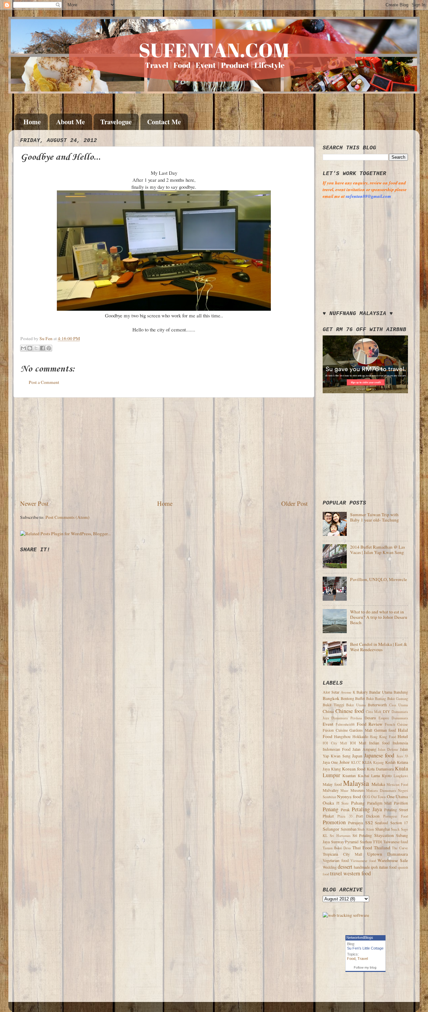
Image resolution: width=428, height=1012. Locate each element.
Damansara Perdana (346, 718)
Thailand (382, 848)
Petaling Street (396, 809)
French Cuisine (396, 724)
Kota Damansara (380, 768)
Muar (344, 790)
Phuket (328, 816)
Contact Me (164, 122)
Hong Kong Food (383, 736)
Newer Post (34, 503)
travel (336, 873)
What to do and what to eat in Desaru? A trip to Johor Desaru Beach (378, 617)
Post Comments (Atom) (67, 517)
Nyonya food (349, 796)
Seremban (348, 829)
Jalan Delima (388, 749)
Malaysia (356, 783)
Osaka (328, 803)
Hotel (403, 736)
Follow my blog (365, 967)
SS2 (369, 823)
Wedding (330, 867)
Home (32, 122)
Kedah (390, 762)
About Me (70, 122)
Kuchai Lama (369, 775)
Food (351, 959)
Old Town (378, 796)
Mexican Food (397, 784)
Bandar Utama (380, 692)
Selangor (331, 829)
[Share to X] (36, 348)
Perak (345, 809)
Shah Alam (365, 829)
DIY (386, 711)
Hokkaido (360, 736)
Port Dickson (368, 816)
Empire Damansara (393, 718)
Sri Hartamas (340, 835)
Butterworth (377, 704)
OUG (366, 796)
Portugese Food (395, 816)
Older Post (294, 503)
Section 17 (399, 822)
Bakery (362, 692)
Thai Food (362, 848)
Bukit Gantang (397, 698)
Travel (362, 959)
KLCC (356, 762)
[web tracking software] (346, 915)
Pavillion (401, 803)
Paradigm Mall (379, 803)
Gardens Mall (360, 730)
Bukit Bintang (376, 698)
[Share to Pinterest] (48, 348)
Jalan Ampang (364, 749)
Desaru (370, 717)
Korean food (353, 769)
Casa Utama (398, 705)
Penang (330, 809)
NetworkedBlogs (359, 937)
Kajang (378, 762)
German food (385, 730)
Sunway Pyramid (345, 841)
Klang (336, 768)
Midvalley (331, 790)
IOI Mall (358, 742)
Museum (357, 790)
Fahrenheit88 (345, 724)
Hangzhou (342, 736)
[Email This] (23, 348)
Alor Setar (331, 692)
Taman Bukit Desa (337, 848)
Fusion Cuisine (335, 730)
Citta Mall (374, 711)
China (328, 711)
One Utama (397, 796)
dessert (345, 866)
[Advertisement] (164, 448)
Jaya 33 (402, 756)
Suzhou (366, 841)
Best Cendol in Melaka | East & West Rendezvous (378, 647)
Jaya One (330, 762)
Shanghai (382, 829)
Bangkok (331, 698)
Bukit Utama (356, 705)
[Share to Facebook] (42, 348)
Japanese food (379, 755)
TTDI (377, 841)
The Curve (400, 848)
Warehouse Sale (393, 860)
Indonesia (400, 742)
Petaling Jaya (367, 809)
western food (357, 873)
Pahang (358, 803)
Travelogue (116, 122)
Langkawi (401, 775)
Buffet (360, 698)
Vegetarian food (336, 860)
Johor (344, 762)
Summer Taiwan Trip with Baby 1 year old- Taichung (374, 517)
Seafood (381, 822)
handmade (362, 867)
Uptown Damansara (387, 854)
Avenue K (348, 692)
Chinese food (349, 711)
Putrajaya (355, 822)
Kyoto (387, 775)
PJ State (342, 803)
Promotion (334, 822)
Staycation (384, 835)
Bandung (401, 692)
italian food (388, 867)
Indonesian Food (336, 749)
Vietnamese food (363, 860)
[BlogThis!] (29, 348)
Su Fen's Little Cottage (365, 948)
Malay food (332, 784)
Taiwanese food (395, 841)
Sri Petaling (362, 835)
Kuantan (349, 775)
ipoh (374, 867)
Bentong (347, 698)
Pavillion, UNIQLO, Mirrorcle (378, 579)
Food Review (370, 724)
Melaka (378, 784)
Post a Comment (44, 382)
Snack (395, 829)
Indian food (379, 742)
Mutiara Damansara (381, 790)
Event (328, 724)
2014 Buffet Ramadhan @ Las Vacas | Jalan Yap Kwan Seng (377, 549)
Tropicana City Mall (342, 854)
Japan (357, 756)
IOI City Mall (335, 743)
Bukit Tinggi (333, 704)
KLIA (367, 762)
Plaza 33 (344, 816)
